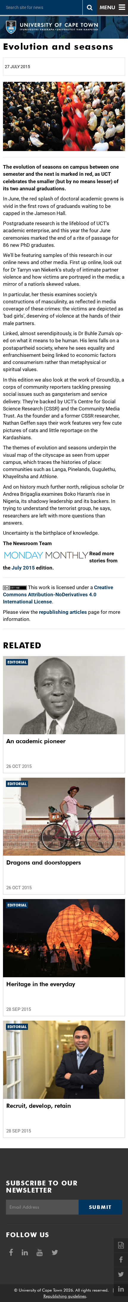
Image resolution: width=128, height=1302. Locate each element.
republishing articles (63, 612)
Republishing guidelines (64, 1296)
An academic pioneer (35, 741)
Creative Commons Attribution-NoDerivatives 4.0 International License (58, 594)
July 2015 (23, 568)
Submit (100, 1207)
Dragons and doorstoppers (43, 862)
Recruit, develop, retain (38, 1105)
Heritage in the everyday (40, 984)
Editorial (16, 662)
